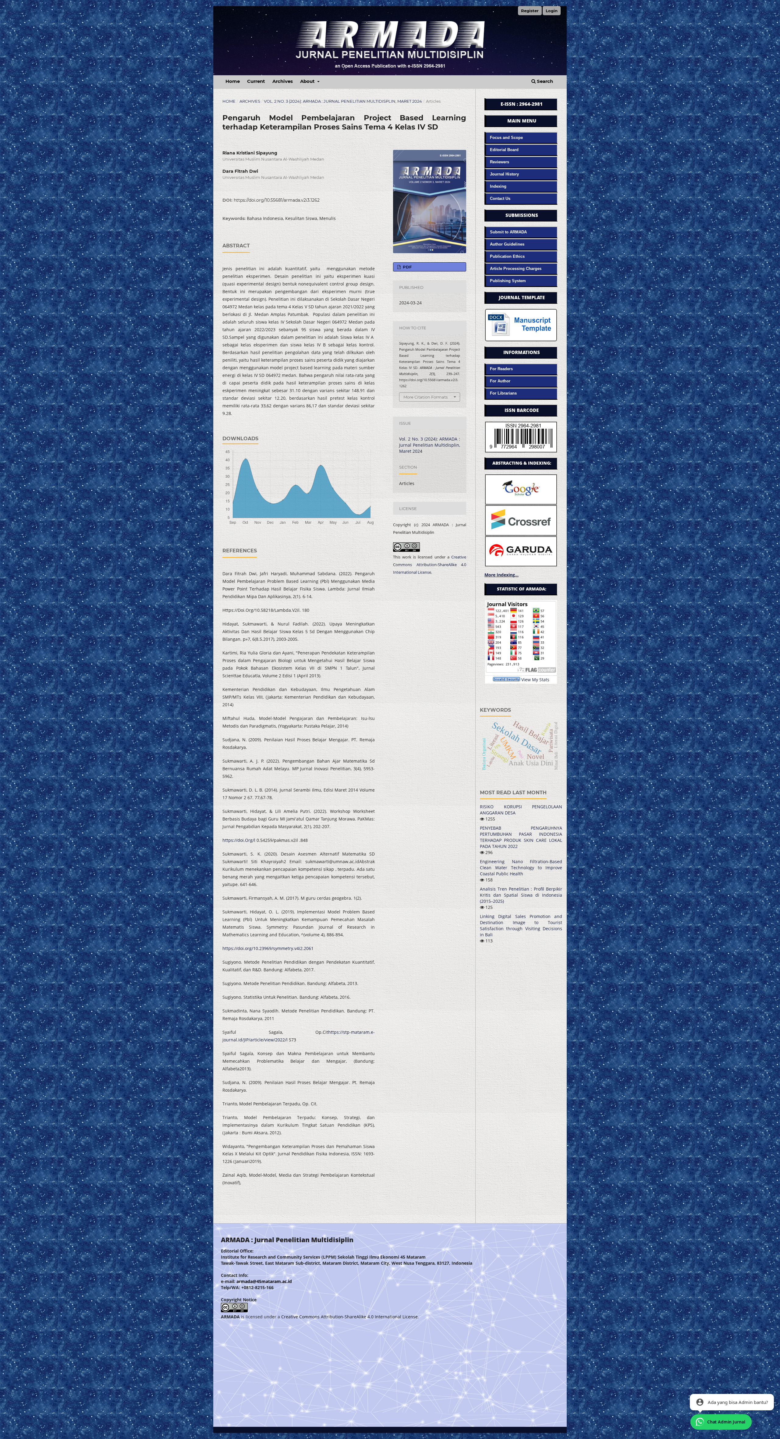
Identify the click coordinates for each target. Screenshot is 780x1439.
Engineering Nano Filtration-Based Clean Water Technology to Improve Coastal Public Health (521, 868)
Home (232, 81)
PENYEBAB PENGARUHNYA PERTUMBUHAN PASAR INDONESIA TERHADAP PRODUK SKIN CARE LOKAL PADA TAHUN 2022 (521, 837)
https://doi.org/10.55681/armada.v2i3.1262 (277, 200)
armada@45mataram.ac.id (264, 1281)
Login (552, 10)
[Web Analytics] (506, 679)
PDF (407, 266)
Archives (282, 81)
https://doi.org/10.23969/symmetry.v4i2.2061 (268, 948)
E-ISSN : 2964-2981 (522, 104)
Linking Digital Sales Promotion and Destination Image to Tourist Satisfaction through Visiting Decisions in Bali (521, 925)
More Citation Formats (425, 397)
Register (530, 10)
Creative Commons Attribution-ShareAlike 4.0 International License (429, 564)
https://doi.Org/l (238, 840)
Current (256, 81)
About (308, 81)
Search (544, 81)
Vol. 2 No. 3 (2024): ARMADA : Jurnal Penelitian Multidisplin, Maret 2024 (343, 101)
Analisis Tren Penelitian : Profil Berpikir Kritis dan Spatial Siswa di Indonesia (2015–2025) (521, 895)
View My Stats (535, 679)
